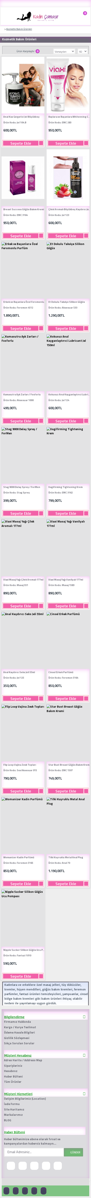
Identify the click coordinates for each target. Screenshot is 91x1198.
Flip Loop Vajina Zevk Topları (19, 764)
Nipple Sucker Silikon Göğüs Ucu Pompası (24, 949)
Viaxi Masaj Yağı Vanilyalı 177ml (65, 579)
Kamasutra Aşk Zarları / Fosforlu (22, 394)
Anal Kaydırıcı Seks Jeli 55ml (19, 672)
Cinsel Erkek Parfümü (60, 672)
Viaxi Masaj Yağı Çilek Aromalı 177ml (23, 579)
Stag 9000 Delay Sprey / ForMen (21, 487)
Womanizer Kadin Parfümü (18, 857)
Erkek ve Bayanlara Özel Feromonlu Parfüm (24, 301)
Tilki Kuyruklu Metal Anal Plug (65, 857)
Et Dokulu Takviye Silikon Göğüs (66, 301)
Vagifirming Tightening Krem (65, 487)
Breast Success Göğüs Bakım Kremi (23, 209)
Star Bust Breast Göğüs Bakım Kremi (69, 764)
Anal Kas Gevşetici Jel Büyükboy (21, 116)
